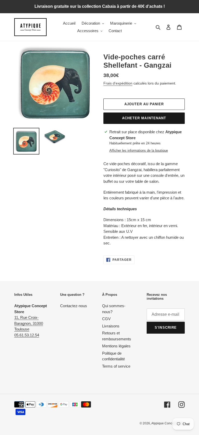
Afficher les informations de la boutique (138, 150)
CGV (106, 319)
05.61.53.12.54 (26, 335)
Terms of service (116, 366)
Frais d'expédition (117, 83)
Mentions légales (116, 346)
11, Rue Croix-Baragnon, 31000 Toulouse (28, 323)
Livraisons (110, 326)
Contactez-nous (73, 306)
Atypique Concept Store (168, 423)
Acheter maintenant (144, 118)
